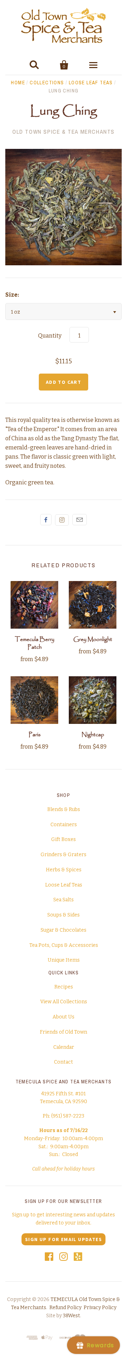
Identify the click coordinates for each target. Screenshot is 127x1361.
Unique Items (64, 960)
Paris (35, 734)
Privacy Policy (100, 1308)
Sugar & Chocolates (63, 930)
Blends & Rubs (63, 809)
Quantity (49, 335)
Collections (47, 82)
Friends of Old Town (63, 1032)
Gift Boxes (63, 839)
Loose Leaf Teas (91, 82)
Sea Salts (63, 900)
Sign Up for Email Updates (63, 1239)
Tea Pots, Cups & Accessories (63, 945)
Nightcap (92, 734)
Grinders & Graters (63, 855)
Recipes (63, 987)
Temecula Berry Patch (34, 643)
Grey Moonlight (92, 639)
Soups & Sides (63, 915)
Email (79, 519)
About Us (63, 1017)
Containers (63, 825)
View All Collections (63, 1002)
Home (18, 82)
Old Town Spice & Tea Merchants (63, 131)
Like (46, 519)
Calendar (63, 1047)
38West (71, 1316)
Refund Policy (65, 1308)
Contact (63, 1062)
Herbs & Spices (63, 870)
